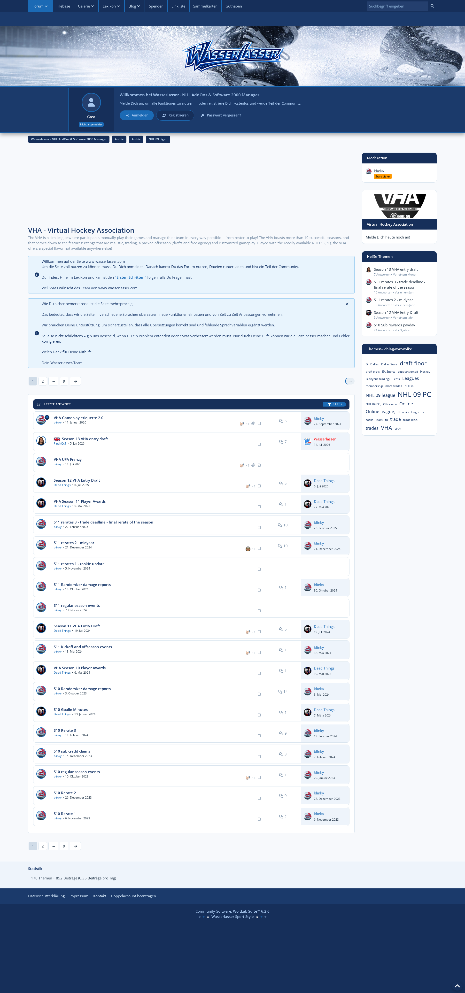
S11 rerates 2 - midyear (74, 542)
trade (395, 419)
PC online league (409, 412)
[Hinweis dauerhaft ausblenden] (347, 303)
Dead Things (62, 485)
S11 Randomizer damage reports (82, 584)
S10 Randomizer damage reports (82, 688)
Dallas (374, 364)
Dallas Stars (389, 364)
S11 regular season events (77, 605)
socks (369, 420)
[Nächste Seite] (75, 381)
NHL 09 (409, 386)
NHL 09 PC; (373, 404)
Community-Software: (232, 911)
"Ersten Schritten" (130, 277)
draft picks (373, 371)
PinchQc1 (60, 443)
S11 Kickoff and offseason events (83, 646)
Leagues (410, 378)
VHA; (398, 429)
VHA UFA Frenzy (68, 459)
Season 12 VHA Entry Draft (77, 480)
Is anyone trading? (378, 379)
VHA (386, 427)
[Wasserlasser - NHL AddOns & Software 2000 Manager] (232, 56)
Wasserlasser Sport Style (232, 916)
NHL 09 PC (414, 394)
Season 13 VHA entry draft (85, 438)
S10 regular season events (77, 771)
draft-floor (413, 363)
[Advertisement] (191, 186)
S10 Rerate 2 (65, 792)
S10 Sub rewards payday (394, 325)
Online (406, 404)
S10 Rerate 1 (65, 813)
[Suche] (432, 6)
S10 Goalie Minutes (71, 709)
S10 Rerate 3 (65, 730)
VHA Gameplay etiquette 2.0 (78, 417)
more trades (393, 386)
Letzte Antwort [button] (57, 404)
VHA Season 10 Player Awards (80, 667)
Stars (379, 420)
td (386, 420)
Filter (337, 404)
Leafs (396, 379)
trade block (410, 420)
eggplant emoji (408, 371)
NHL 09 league (380, 395)
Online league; (380, 411)
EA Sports (388, 371)
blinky (58, 422)
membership (374, 386)
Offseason (390, 404)
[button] (397, 6)
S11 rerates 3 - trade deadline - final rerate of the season (103, 522)
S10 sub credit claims (72, 751)
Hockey (425, 371)
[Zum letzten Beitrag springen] (307, 421)
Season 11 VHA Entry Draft (77, 626)
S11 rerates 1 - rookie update (79, 563)
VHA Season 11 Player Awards (80, 501)
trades (372, 428)
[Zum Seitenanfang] (457, 986)
